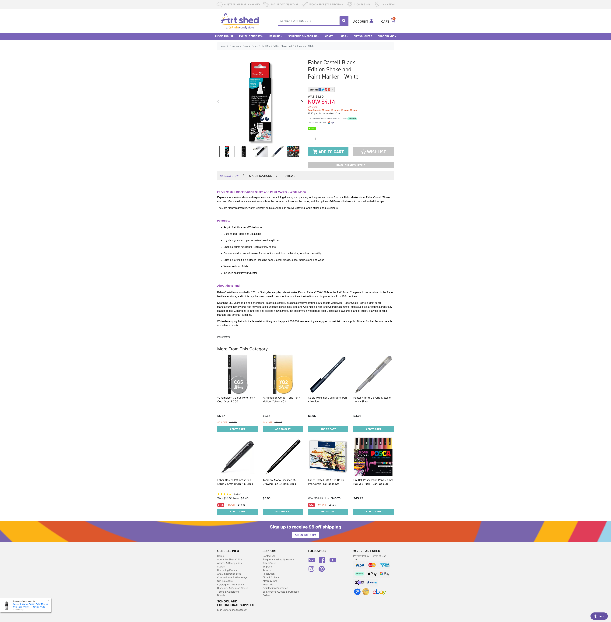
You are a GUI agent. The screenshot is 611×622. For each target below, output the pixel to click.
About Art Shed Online (229, 559)
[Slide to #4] (293, 151)
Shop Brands (386, 36)
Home (220, 555)
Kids (343, 36)
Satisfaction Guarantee (275, 588)
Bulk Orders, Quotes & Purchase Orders (281, 593)
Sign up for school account (232, 609)
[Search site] (344, 20)
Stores (221, 566)
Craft (329, 36)
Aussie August (224, 36)
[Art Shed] (240, 20)
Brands (221, 595)
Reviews (289, 176)
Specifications (263, 176)
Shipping (268, 566)
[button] (373, 151)
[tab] (231, 175)
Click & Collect (271, 577)
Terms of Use (378, 555)
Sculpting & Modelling (303, 36)
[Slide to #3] (276, 151)
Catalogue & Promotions (231, 584)
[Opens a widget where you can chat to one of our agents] (599, 616)
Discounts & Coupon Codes (232, 588)
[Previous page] (218, 101)
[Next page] (302, 101)
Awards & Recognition (229, 563)
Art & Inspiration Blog (229, 573)
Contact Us (269, 555)
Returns (267, 570)
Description (232, 176)
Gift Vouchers (363, 36)
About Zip (268, 584)
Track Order (269, 563)
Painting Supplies (250, 36)
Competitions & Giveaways (232, 577)
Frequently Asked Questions (279, 559)
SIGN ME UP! (305, 535)
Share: (314, 89)
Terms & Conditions (228, 591)
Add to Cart (330, 152)
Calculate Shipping (352, 165)
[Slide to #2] (260, 151)
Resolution (269, 573)
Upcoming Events (227, 570)
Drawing (275, 36)
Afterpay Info (270, 580)
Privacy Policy (361, 555)
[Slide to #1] (227, 151)
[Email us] (313, 561)
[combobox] (313, 21)
